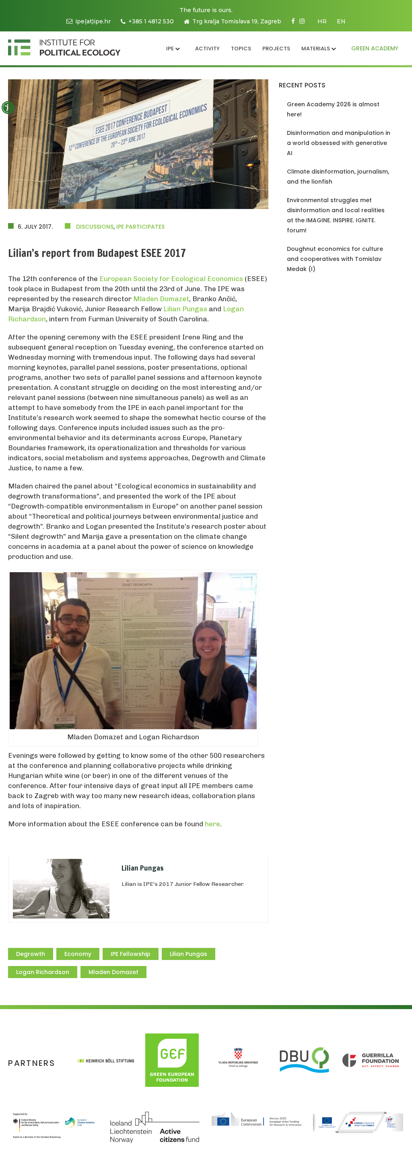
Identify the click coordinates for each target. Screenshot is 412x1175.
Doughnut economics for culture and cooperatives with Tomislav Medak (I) (335, 259)
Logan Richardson (42, 972)
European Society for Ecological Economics (171, 279)
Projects (276, 48)
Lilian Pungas (185, 309)
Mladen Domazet (161, 299)
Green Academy (374, 48)
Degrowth (30, 954)
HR (322, 21)
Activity (207, 48)
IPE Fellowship (130, 954)
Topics (241, 48)
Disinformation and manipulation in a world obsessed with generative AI (338, 143)
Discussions (94, 227)
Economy (77, 954)
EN (341, 21)
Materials (315, 48)
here (212, 824)
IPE (170, 48)
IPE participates (140, 227)
